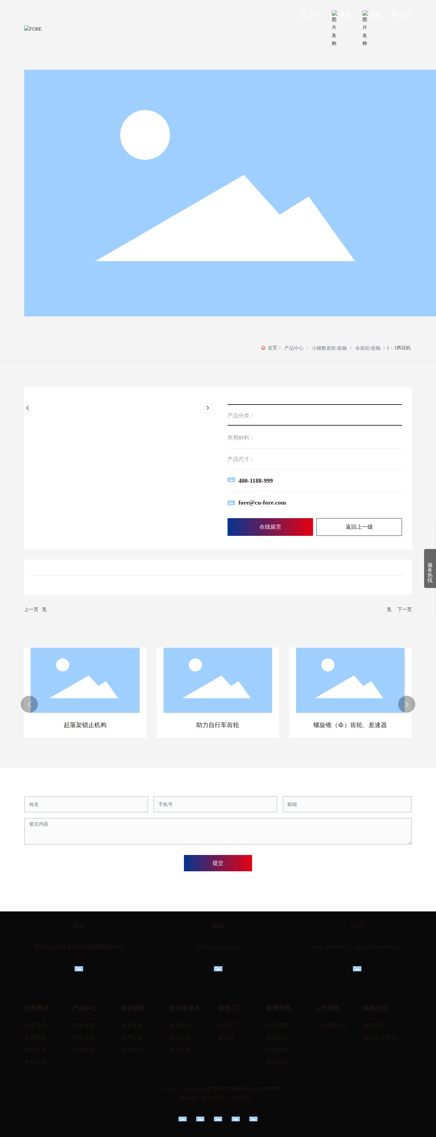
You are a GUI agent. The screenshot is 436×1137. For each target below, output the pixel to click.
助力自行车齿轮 (217, 725)
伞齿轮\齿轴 (367, 348)
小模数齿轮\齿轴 (329, 348)
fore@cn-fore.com (262, 502)
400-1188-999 (255, 480)
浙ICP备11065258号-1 (201, 1098)
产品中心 (293, 348)
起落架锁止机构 (85, 725)
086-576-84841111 (378, 947)
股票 (345, 14)
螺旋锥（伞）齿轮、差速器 (350, 725)
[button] (29, 704)
